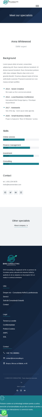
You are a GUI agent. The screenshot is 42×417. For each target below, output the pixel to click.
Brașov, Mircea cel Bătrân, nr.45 (16, 363)
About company (20, 225)
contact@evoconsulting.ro (14, 358)
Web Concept (21, 386)
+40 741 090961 (12, 353)
